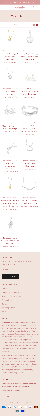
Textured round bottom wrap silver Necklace (10, 240)
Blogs (4, 311)
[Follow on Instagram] (8, 397)
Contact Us (6, 289)
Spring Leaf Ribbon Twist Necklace (30, 202)
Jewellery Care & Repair (11, 296)
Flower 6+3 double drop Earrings (29, 92)
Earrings (29, 88)
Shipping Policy (8, 308)
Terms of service (9, 304)
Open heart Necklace (29, 164)
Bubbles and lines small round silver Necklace (29, 56)
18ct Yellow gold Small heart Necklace (10, 56)
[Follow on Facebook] (3, 397)
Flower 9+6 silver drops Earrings (10, 127)
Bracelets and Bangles (29, 122)
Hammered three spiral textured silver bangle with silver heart (29, 129)
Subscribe (11, 277)
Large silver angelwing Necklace (10, 166)
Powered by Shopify (25, 402)
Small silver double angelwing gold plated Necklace (10, 203)
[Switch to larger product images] (34, 25)
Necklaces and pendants (10, 50)
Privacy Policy (7, 300)
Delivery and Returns (10, 292)
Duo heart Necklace (10, 92)
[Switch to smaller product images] (37, 25)
